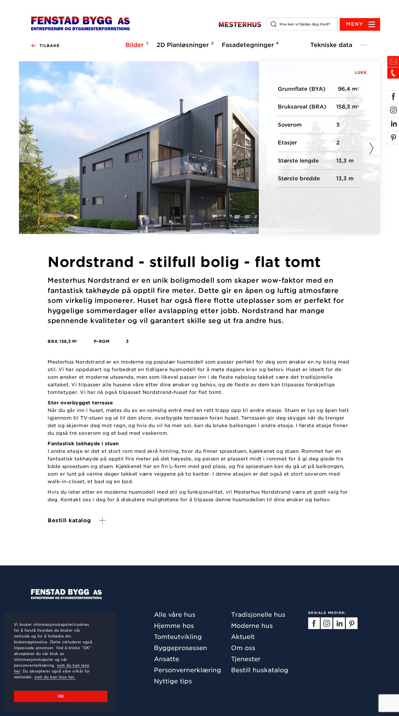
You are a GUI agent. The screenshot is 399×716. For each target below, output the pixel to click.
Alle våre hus (174, 614)
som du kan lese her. (55, 677)
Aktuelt (243, 636)
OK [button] (61, 696)
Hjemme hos (174, 625)
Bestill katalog (69, 520)
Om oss (243, 648)
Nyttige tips (173, 681)
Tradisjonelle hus (258, 614)
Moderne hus (252, 625)
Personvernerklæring (187, 670)
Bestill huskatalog (259, 670)
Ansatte (166, 659)
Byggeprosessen (180, 648)
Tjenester (246, 659)
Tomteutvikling (178, 636)
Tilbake (49, 45)
